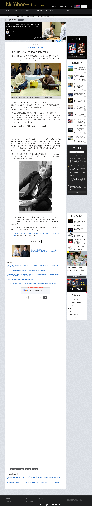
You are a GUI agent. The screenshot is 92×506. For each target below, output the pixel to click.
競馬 (68, 10)
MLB (22, 10)
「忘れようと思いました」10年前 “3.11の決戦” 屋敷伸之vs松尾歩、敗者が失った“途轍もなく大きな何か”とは (33, 477)
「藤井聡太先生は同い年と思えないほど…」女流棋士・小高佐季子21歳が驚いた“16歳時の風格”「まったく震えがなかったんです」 (78, 180)
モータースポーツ (20, 13)
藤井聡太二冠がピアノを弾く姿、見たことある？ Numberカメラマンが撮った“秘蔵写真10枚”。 (78, 174)
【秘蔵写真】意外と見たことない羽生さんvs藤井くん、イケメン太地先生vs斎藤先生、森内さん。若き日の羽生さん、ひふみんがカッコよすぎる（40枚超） (33, 275)
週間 (82, 155)
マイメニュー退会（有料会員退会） (75, 302)
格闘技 (7, 13)
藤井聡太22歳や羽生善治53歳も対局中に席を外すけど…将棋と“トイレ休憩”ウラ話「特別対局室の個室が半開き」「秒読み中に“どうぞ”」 (78, 187)
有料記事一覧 (70, 305)
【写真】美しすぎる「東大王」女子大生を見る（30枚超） (21, 279)
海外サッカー (40, 10)
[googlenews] (56, 504)
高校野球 (27, 10)
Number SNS (42, 501)
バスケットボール (43, 13)
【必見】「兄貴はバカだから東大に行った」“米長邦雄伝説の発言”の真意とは (26, 270)
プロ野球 (16, 10)
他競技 (59, 13)
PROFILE (8, 35)
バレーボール (52, 13)
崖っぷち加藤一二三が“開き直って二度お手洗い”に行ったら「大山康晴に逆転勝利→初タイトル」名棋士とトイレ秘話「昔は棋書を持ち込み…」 (78, 160)
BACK (26, 297)
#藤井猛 (35, 469)
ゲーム (9, 16)
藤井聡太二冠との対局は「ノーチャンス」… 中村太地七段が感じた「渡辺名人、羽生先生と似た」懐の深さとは (33, 483)
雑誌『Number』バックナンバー (30, 503)
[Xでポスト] (53, 41)
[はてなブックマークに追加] (60, 41)
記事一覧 (9, 501)
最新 (72, 155)
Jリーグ (33, 10)
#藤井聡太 (13, 469)
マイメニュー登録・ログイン (73, 299)
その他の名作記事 (76, 276)
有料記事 (65, 13)
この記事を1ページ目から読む (36, 47)
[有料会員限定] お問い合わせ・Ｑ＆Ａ (75, 317)
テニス (63, 10)
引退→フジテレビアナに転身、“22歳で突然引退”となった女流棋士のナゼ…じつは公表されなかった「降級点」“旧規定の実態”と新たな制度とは (77, 167)
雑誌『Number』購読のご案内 (29, 501)
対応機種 (69, 311)
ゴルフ (57, 10)
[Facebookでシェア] (57, 41)
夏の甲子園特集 (9, 10)
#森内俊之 (28, 469)
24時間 (77, 155)
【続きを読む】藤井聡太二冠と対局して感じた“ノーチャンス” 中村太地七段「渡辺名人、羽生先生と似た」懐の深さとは (33, 266)
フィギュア (35, 13)
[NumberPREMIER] (77, 6)
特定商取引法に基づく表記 (73, 314)
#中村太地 (20, 469)
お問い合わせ (70, 504)
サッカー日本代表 (49, 10)
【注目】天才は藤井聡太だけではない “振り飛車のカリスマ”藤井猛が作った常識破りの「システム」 (32, 283)
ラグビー (28, 13)
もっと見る (77, 192)
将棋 (13, 13)
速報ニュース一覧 (10, 503)
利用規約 (69, 308)
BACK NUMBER (21, 19)
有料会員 (84, 6)
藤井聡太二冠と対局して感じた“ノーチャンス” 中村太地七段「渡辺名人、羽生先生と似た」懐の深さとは (44, 250)
